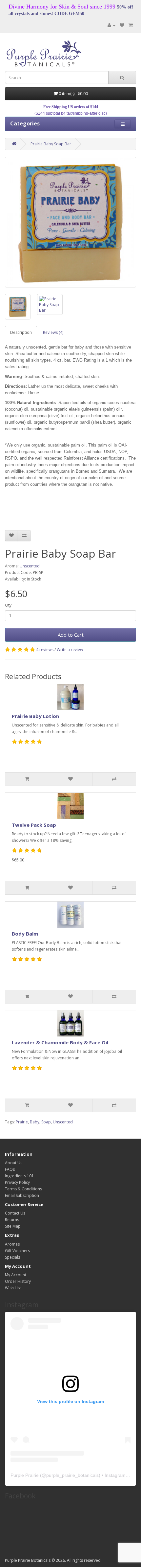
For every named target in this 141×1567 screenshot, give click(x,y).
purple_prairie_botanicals (72, 1475)
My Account (15, 1275)
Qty (8, 605)
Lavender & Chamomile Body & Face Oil (60, 1042)
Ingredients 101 (19, 1176)
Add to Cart (71, 634)
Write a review (70, 649)
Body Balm (25, 933)
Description (21, 332)
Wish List (13, 1288)
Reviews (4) (53, 332)
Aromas (12, 1244)
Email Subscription (22, 1195)
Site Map (13, 1226)
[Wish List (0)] (122, 25)
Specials (12, 1257)
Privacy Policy (17, 1182)
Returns (12, 1219)
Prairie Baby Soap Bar (50, 144)
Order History (18, 1281)
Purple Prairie (24, 1475)
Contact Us (15, 1213)
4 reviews (44, 649)
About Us (13, 1163)
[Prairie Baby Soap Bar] (70, 222)
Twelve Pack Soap (34, 825)
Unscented (30, 566)
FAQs (10, 1169)
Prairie (22, 1122)
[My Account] (111, 25)
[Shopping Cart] (131, 25)
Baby (34, 1122)
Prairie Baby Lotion (35, 716)
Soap (46, 1122)
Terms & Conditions (23, 1189)
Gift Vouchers (17, 1250)
